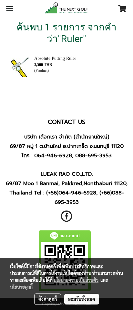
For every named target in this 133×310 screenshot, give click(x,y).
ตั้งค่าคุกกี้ (47, 299)
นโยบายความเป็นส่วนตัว (76, 280)
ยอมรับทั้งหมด (81, 299)
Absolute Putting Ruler (55, 58)
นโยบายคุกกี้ (21, 287)
